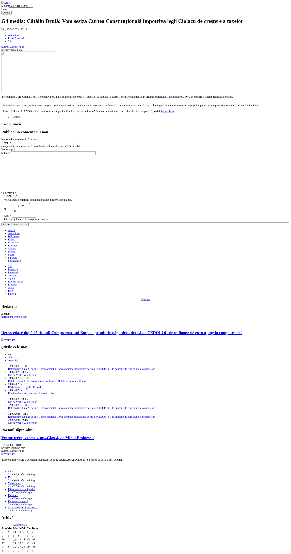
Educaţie (12, 245)
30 (19, 532)
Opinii (11, 278)
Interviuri (13, 272)
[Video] (145, 299)
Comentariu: (9, 192)
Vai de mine (14, 483)
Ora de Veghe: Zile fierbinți (22, 375)
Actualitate (14, 35)
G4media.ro (167, 111)
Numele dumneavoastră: (15, 139)
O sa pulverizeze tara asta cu (23, 507)
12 (14, 539)
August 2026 (20, 524)
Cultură (12, 248)
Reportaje (13, 269)
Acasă (11, 230)
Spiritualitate (14, 260)
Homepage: (7, 149)
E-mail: (6, 142)
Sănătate (12, 257)
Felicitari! (13, 495)
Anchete (12, 275)
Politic (11, 239)
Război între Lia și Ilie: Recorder (25, 387)
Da (9, 477)
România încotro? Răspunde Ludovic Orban (31, 393)
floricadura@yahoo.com (14, 316)
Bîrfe (10, 290)
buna (10, 471)
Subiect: (6, 153)
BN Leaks (13, 236)
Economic (13, 242)
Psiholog (12, 284)
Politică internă (16, 38)
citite (10, 357)
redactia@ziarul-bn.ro (12, 46)
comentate (13, 360)
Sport (11, 254)
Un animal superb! (18, 501)
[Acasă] (6, 2)
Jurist (11, 287)
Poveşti (12, 293)
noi (9, 354)
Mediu (11, 251)
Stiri (10, 41)
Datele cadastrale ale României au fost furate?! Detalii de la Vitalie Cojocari (48, 381)
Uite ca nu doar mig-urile (21, 489)
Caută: (5, 9)
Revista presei (15, 281)
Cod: (7, 215)
